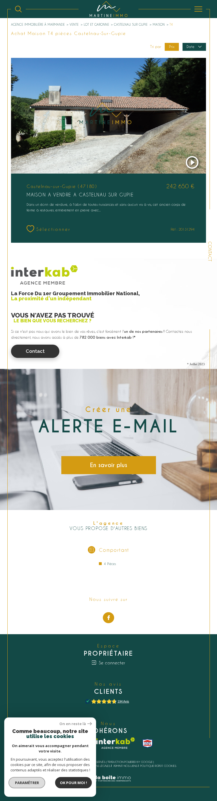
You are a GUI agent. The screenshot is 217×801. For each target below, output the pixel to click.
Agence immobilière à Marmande (38, 24)
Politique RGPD (150, 765)
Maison (159, 24)
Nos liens (130, 765)
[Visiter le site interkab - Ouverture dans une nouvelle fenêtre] (115, 743)
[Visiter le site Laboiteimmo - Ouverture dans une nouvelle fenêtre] (108, 784)
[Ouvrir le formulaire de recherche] (18, 9)
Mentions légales (98, 765)
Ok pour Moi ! (73, 782)
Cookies (170, 765)
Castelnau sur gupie (130, 24)
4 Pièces (110, 564)
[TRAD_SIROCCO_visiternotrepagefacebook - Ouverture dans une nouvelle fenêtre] (108, 617)
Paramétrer (27, 782)
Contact (209, 251)
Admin (117, 765)
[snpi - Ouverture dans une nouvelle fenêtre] (147, 743)
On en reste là (72, 724)
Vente (74, 24)
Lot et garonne (96, 24)
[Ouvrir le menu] (198, 9)
